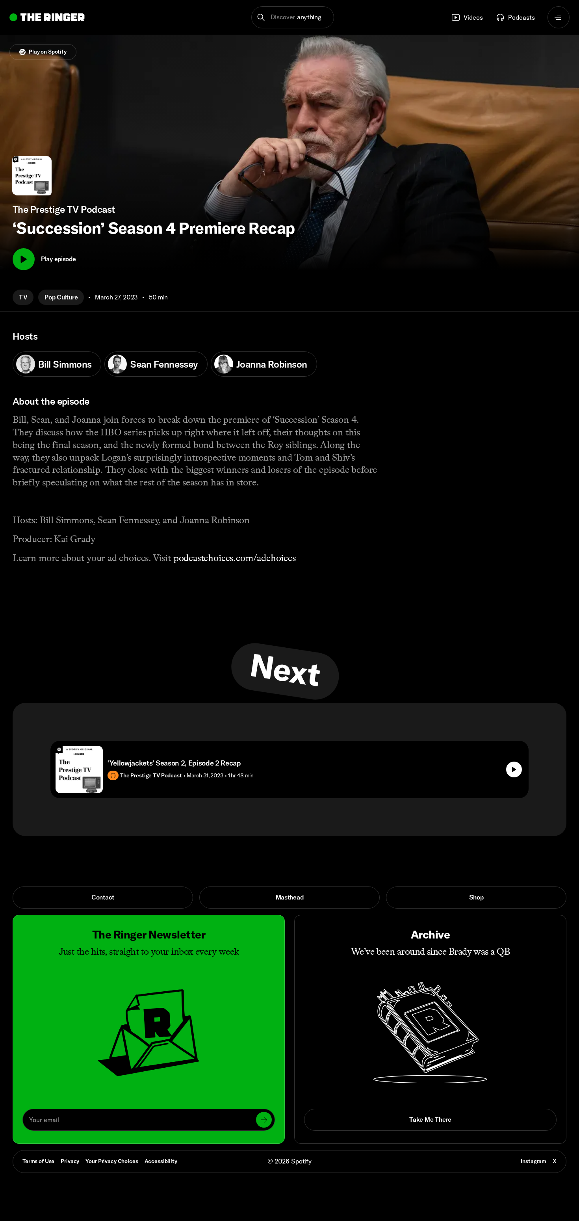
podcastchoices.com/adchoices (234, 557)
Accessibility (161, 1161)
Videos (473, 17)
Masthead (290, 897)
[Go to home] (47, 17)
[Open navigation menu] (558, 17)
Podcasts (521, 17)
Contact (102, 897)
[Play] (24, 259)
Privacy (70, 1161)
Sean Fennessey (163, 364)
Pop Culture (61, 297)
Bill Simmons (64, 364)
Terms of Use (38, 1161)
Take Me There (430, 1119)
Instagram (533, 1161)
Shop (476, 897)
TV (23, 297)
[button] (292, 17)
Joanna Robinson (271, 364)
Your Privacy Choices (111, 1161)
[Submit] (264, 1120)
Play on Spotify (48, 51)
